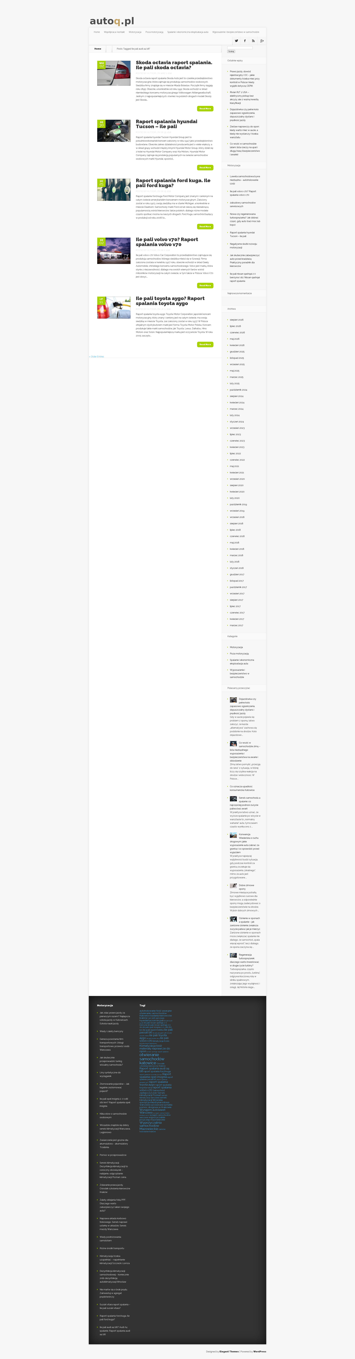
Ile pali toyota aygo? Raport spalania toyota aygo (170, 300)
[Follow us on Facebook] (245, 40)
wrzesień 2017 (237, 593)
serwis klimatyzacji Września (153, 1098)
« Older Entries (96, 356)
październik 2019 (238, 504)
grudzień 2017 (237, 574)
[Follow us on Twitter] (236, 40)
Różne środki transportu (112, 1248)
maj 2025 (234, 370)
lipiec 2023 (235, 434)
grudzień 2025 (237, 351)
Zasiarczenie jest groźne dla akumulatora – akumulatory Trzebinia (114, 1144)
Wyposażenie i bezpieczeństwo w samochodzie (235, 31)
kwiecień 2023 (237, 447)
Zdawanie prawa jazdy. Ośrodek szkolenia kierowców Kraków (115, 1188)
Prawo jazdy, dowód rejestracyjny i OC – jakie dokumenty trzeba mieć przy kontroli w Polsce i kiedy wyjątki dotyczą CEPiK (245, 78)
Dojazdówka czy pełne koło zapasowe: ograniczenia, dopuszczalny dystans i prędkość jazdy (243, 706)
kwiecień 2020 (237, 491)
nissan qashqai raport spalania (157, 1052)
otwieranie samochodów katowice (152, 1058)
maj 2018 (234, 542)
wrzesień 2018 (237, 517)
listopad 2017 (237, 581)
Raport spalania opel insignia (155, 1076)
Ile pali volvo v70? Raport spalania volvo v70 (167, 241)
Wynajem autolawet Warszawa (152, 1111)
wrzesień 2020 (237, 479)
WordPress (259, 1351)
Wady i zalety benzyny (111, 1031)
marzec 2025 (236, 377)
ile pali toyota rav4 (152, 1038)
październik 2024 (238, 390)
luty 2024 (235, 415)
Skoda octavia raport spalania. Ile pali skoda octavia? (174, 65)
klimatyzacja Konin (161, 1041)
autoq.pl (152, 73)
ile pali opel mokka (153, 1029)
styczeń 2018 (237, 568)
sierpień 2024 (237, 396)
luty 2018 (234, 561)
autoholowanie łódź (150, 1010)
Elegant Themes (229, 1351)
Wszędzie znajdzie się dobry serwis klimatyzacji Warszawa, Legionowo (115, 1129)
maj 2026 (234, 339)
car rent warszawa (156, 1018)
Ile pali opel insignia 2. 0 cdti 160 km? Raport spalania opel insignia (115, 1102)
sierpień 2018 (236, 523)
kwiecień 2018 (237, 549)
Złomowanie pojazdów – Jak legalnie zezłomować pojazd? (114, 1087)
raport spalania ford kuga (157, 1071)
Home (97, 31)
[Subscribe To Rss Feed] (253, 40)
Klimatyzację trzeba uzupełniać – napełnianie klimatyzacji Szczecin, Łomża (115, 1260)
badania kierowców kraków (156, 1016)
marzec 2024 (237, 409)
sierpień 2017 (236, 600)
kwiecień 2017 (237, 619)
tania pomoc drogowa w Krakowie (156, 1105)
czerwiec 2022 (237, 460)
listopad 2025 (237, 358)
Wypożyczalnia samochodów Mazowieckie (151, 1126)
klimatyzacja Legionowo (148, 1043)
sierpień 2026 (237, 319)
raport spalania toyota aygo (154, 1083)
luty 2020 (235, 498)
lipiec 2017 (235, 606)
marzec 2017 (236, 625)
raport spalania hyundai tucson (151, 1074)
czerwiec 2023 (237, 440)
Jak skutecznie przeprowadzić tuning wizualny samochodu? (111, 1061)
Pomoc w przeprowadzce (113, 1155)
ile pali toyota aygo (153, 1037)
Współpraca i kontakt (114, 31)
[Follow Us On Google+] (262, 40)
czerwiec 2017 (237, 612)
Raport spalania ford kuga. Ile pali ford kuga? (173, 182)
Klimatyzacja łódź (151, 1045)
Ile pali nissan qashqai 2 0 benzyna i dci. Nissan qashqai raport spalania (245, 277)
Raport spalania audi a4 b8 (154, 1070)
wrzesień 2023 (237, 428)
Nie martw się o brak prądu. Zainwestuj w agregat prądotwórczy (113, 1293)
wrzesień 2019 (237, 510)
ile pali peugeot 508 (160, 1033)
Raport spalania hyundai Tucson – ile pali (166, 123)
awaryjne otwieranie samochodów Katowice (156, 1013)
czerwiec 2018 (237, 536)
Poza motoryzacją (154, 31)
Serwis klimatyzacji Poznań (152, 1094)
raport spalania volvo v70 (155, 1089)
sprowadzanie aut (159, 1105)
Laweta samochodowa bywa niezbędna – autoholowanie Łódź (245, 180)
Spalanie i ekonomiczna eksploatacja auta (187, 31)
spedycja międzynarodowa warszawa (154, 1103)
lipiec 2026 (235, 326)
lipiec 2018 (235, 530)
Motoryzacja (135, 31)
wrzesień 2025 (237, 364)
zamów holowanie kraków (152, 1130)
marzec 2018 (236, 555)
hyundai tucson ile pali (151, 1020)
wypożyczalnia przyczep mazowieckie (152, 1118)
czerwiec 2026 (237, 332)
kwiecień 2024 (237, 402)
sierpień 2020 (237, 485)
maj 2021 (234, 466)
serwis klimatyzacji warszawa (153, 1096)
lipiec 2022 (235, 453)
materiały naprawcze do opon (155, 1050)
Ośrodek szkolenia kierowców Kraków (153, 1065)
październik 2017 (238, 587)
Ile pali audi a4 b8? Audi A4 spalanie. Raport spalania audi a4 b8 (115, 1331)
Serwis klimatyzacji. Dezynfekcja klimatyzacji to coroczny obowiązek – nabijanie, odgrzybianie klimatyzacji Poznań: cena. (114, 1170)
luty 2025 (234, 383)
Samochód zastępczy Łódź (152, 1091)
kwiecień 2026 (237, 345)
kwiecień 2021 (237, 472)
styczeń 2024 (237, 421)
